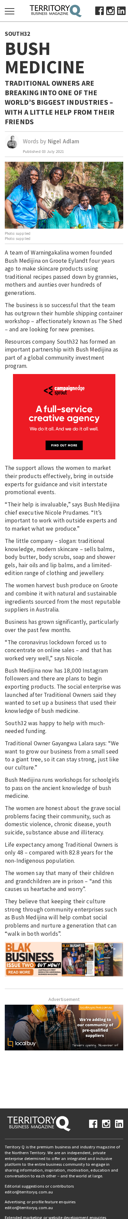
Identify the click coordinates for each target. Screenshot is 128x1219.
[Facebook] (99, 10)
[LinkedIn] (121, 10)
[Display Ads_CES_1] (64, 416)
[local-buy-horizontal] (64, 1027)
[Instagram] (110, 10)
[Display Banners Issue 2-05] (64, 958)
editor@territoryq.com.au (29, 1191)
